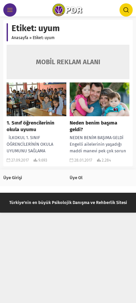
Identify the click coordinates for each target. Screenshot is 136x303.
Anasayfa (20, 37)
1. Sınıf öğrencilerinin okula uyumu (30, 126)
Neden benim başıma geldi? (93, 126)
